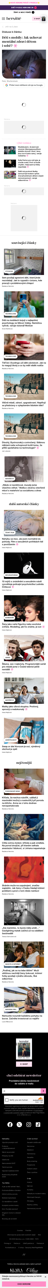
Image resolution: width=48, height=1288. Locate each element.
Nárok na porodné (8, 1152)
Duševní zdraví (32, 1169)
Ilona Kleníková (7, 329)
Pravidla (28, 1230)
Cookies (20, 1230)
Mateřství (9, 479)
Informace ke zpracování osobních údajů (21, 1235)
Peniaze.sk (40, 1243)
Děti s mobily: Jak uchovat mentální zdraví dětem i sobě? (22, 41)
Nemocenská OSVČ (8, 1163)
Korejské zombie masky (10, 1205)
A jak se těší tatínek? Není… (11, 1186)
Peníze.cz (17, 1243)
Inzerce (29, 1182)
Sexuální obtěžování (34, 1142)
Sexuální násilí (11, 575)
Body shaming (32, 1161)
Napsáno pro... (11, 1009)
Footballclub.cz (10, 1247)
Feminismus (31, 1154)
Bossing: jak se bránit (9, 1219)
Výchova (9, 271)
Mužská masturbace (9, 1198)
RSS (39, 1235)
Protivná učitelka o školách (11, 1190)
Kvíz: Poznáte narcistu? (10, 1209)
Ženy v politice (32, 1172)
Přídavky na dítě (7, 1156)
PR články (30, 1201)
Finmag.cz (7, 1243)
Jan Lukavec (6, 451)
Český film (9, 532)
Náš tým (30, 1186)
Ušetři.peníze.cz (28, 1243)
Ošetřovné (5, 1160)
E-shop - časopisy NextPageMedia (31, 1247)
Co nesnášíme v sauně (9, 1201)
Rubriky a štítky (32, 1205)
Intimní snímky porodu (9, 1194)
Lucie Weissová (7, 1022)
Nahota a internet (13, 964)
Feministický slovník (34, 1208)
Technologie (10, 314)
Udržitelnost (11, 740)
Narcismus (30, 1146)
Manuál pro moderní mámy (36, 1193)
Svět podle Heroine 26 (22, 7)
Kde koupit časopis (33, 1197)
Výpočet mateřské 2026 (10, 1171)
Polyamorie (31, 1165)
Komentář (9, 618)
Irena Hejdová (6, 547)
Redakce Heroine (8, 286)
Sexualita (30, 1157)
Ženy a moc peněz (22, 12)
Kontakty (30, 1190)
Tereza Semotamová (9, 936)
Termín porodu (7, 1167)
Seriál (7, 658)
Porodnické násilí (12, 791)
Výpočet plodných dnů (10, 1142)
